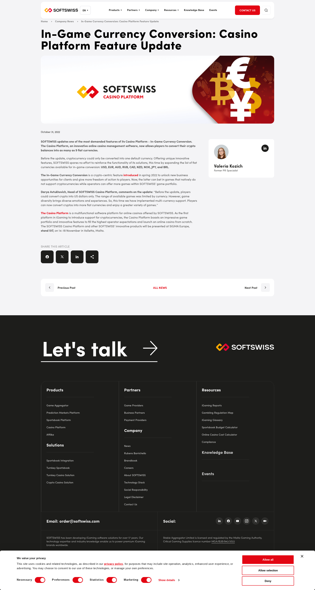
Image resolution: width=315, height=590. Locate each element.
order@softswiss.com (79, 521)
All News (160, 288)
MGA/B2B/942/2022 (223, 541)
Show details (166, 580)
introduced (130, 175)
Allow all (267, 559)
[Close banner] (302, 556)
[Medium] (265, 521)
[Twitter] (255, 521)
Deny (268, 581)
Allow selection (268, 570)
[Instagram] (246, 521)
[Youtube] (237, 521)
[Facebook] (228, 521)
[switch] (78, 580)
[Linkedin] (219, 521)
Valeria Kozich (228, 166)
